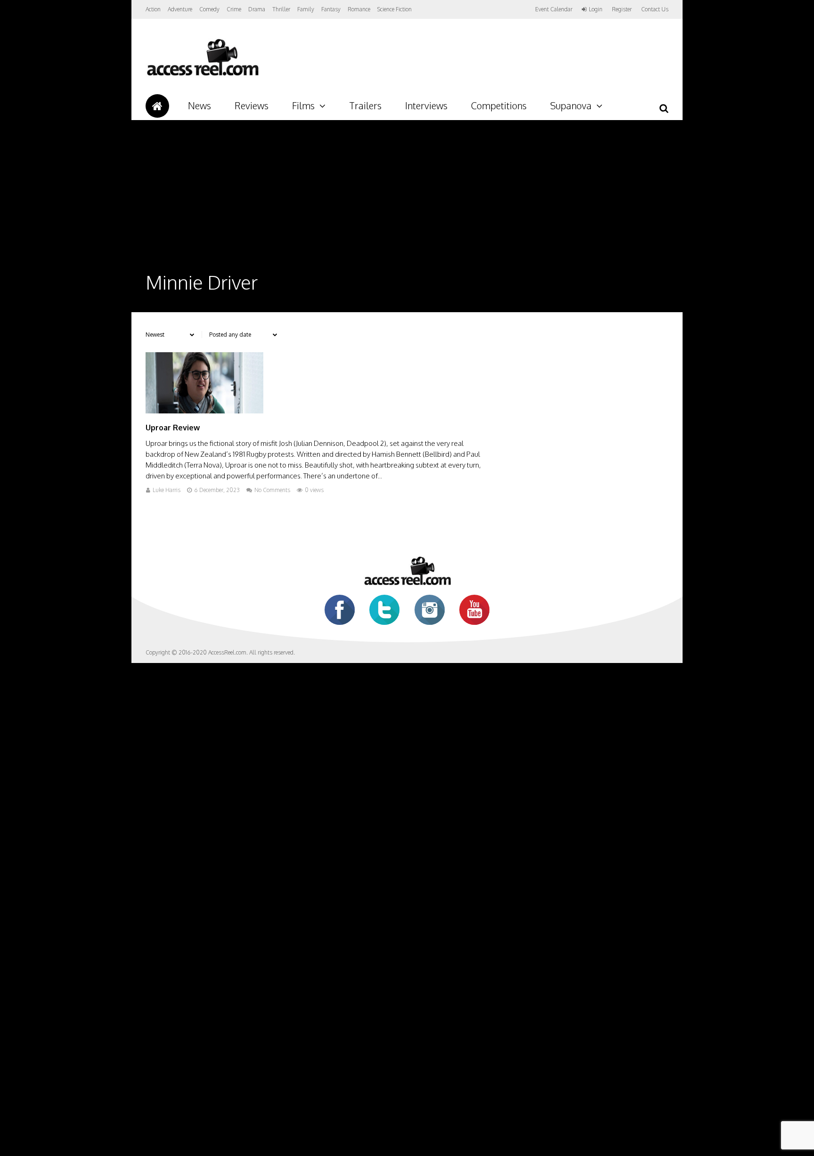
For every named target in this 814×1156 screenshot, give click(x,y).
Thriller (281, 9)
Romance (359, 9)
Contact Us (654, 9)
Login (595, 9)
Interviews (426, 105)
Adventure (180, 9)
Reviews (252, 105)
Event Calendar (553, 9)
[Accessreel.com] (202, 75)
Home (157, 106)
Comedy (209, 9)
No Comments (272, 489)
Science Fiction (394, 9)
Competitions (499, 105)
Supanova (571, 105)
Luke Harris (166, 489)
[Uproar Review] (204, 411)
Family (305, 9)
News (199, 105)
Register (622, 9)
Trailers (365, 105)
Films (303, 105)
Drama (256, 9)
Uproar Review (173, 427)
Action (153, 9)
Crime (234, 9)
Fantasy (331, 9)
